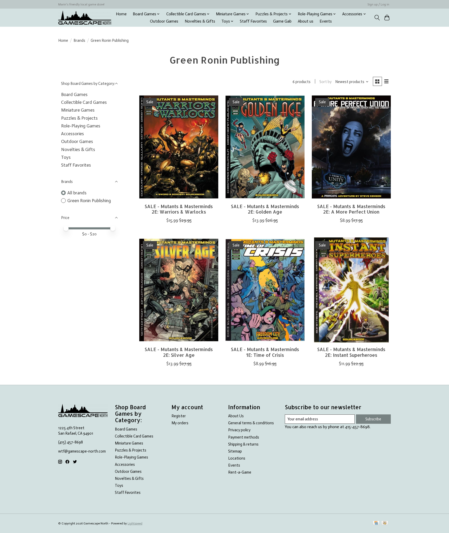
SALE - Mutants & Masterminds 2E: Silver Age (179, 352)
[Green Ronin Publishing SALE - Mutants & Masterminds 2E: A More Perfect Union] (351, 147)
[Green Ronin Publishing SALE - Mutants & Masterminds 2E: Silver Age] (178, 290)
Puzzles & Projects (79, 118)
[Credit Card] (376, 523)
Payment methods (243, 437)
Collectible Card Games (84, 102)
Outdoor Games (164, 21)
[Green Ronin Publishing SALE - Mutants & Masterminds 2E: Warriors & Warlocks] (178, 147)
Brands (79, 40)
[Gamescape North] (84, 17)
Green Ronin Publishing (89, 200)
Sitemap (235, 451)
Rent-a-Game (239, 472)
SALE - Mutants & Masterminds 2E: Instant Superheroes (351, 352)
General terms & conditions (251, 423)
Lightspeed (135, 523)
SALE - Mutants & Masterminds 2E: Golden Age (265, 209)
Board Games (74, 94)
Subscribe (373, 419)
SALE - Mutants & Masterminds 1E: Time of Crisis (265, 352)
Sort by (325, 81)
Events (326, 21)
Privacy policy (239, 430)
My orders (179, 423)
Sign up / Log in (378, 4)
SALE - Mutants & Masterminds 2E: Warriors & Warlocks (179, 209)
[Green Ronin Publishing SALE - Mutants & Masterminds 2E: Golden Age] (265, 147)
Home (121, 14)
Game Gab (282, 21)
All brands (77, 193)
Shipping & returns (243, 444)
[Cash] (384, 523)
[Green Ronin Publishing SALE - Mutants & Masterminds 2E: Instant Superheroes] (351, 290)
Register (178, 416)
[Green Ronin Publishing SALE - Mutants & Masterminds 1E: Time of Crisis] (265, 290)
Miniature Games (78, 110)
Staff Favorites (253, 21)
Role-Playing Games (80, 126)
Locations (236, 458)
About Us (236, 416)
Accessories (72, 133)
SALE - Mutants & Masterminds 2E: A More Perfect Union (351, 209)
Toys (66, 157)
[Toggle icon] (377, 17)
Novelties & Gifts (200, 21)
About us (305, 21)
